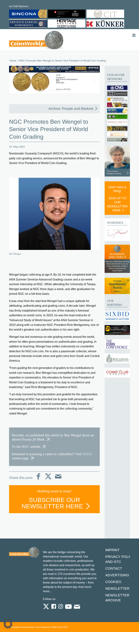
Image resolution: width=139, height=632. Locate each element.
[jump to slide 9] (67, 89)
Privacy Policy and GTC (119, 559)
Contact (113, 568)
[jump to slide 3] (45, 89)
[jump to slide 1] (38, 89)
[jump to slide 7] (60, 89)
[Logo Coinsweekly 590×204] (36, 41)
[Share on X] (48, 479)
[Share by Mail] (58, 479)
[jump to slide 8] (63, 89)
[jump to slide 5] (52, 89)
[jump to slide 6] (56, 89)
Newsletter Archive (117, 597)
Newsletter (117, 588)
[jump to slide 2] (42, 89)
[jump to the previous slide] (14, 79)
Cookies (113, 582)
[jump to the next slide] (94, 79)
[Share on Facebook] (38, 479)
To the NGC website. (26, 446)
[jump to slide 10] (71, 89)
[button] (8, 624)
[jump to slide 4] (49, 89)
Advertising (117, 575)
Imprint (112, 550)
